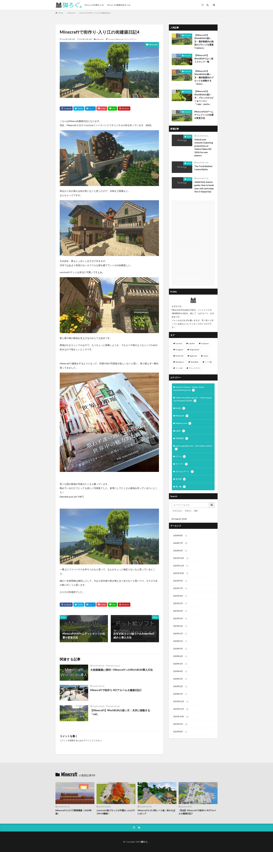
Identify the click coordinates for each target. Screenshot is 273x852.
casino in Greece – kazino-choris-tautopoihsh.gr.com (189, 388)
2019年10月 (180, 716)
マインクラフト (130, 39)
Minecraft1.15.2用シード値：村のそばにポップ (156, 812)
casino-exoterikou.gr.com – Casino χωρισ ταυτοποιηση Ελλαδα (192, 399)
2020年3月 (180, 679)
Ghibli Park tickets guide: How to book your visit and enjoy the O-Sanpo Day (204, 187)
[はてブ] (90, 108)
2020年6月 (180, 656)
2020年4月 (180, 671)
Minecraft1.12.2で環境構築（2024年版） (73, 812)
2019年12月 (180, 701)
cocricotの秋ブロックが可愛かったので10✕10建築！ (116, 812)
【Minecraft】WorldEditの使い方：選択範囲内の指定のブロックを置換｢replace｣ (204, 41)
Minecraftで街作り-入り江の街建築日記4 (94, 13)
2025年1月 (180, 633)
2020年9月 (180, 648)
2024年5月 (180, 641)
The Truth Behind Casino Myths (203, 168)
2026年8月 (180, 535)
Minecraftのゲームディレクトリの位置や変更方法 (204, 114)
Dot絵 (179, 408)
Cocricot (111, 39)
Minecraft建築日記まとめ (118, 5)
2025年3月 (180, 618)
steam (205, 356)
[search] (212, 505)
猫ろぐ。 (145, 841)
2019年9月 (180, 724)
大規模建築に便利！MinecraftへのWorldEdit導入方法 (121, 669)
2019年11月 (180, 709)
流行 (196, 511)
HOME (60, 13)
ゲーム (180, 456)
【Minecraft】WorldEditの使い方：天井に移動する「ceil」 (120, 712)
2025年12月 (180, 558)
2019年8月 (180, 731)
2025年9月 (180, 580)
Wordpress (179, 362)
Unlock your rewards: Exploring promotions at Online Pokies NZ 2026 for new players (203, 147)
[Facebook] (66, 108)
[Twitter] (78, 108)
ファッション (177, 511)
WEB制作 (181, 438)
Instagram (179, 350)
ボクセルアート (184, 471)
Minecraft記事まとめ (94, 5)
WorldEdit (194, 362)
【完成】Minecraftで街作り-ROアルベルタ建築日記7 (197, 812)
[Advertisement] (193, 243)
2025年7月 (180, 588)
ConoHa (191, 343)
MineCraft (119, 39)
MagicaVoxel (194, 350)
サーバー (181, 464)
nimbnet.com (182, 423)
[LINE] (112, 108)
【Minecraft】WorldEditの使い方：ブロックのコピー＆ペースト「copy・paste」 (204, 97)
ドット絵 (178, 368)
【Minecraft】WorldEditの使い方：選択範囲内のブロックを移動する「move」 (204, 77)
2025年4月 (180, 611)
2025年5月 (180, 603)
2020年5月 (180, 663)
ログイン (86, 740)
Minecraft (71, 13)
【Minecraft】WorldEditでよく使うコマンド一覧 (203, 58)
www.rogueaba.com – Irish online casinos (193, 447)
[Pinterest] (124, 108)
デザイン (188, 511)
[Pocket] (101, 108)
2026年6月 (180, 550)
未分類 (180, 479)
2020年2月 (180, 686)
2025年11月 (180, 565)
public (189, 136)
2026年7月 (180, 543)
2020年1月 (180, 694)
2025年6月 (180, 596)
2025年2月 (180, 626)
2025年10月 (180, 573)
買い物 (180, 486)
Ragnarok (193, 356)
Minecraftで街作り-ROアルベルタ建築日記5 (115, 690)
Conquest (205, 343)
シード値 (208, 362)
